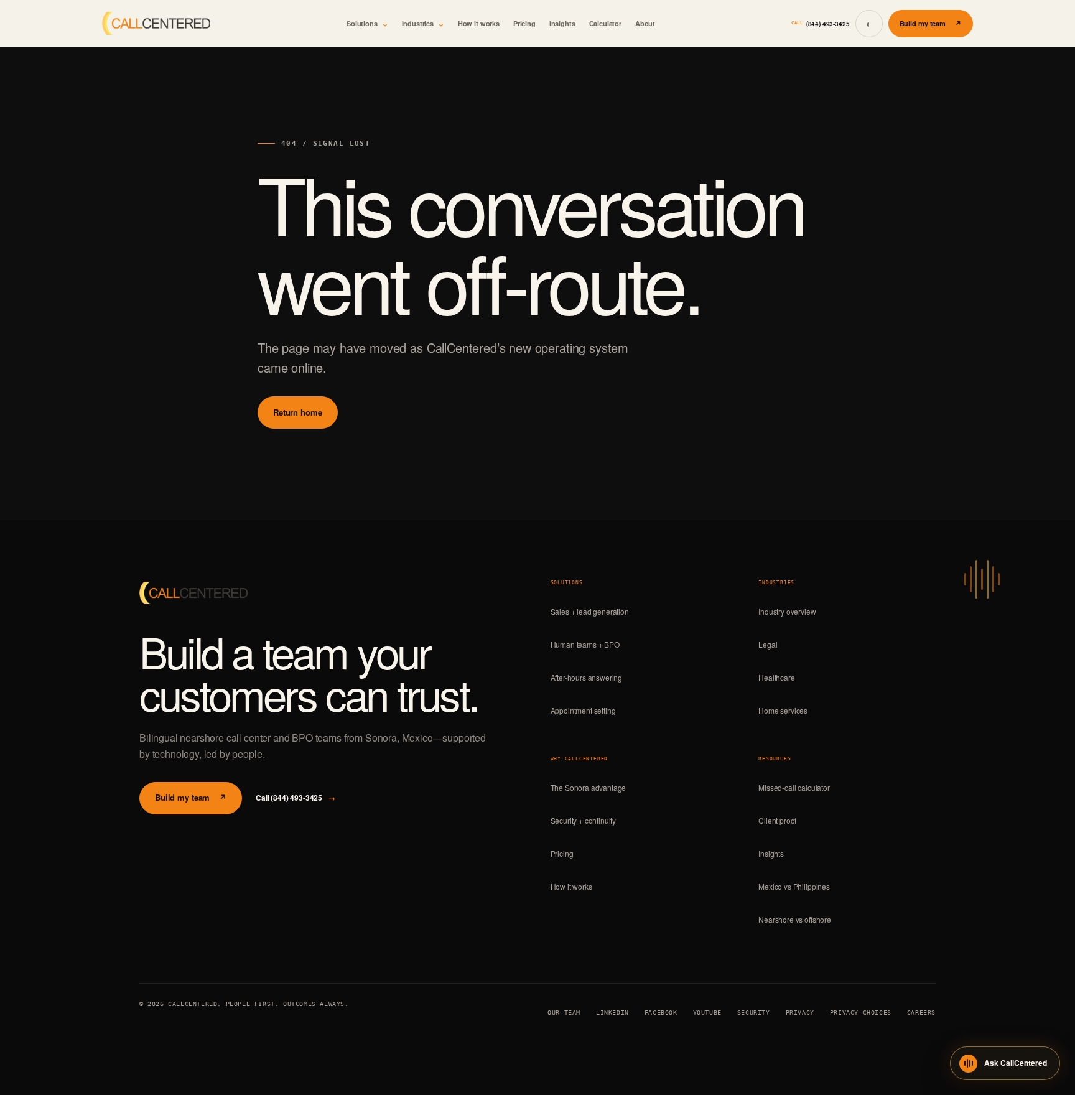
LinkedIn (612, 1012)
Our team (563, 1012)
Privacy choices (860, 1012)
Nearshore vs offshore (794, 919)
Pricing (524, 23)
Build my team (931, 23)
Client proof (777, 820)
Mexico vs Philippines (794, 886)
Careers (921, 1012)
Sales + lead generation (590, 611)
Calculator (605, 23)
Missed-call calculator (793, 787)
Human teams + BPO (585, 644)
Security (753, 1012)
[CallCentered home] (156, 23)
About (645, 23)
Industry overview (787, 611)
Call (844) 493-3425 (295, 797)
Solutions (367, 23)
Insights (562, 23)
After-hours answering (587, 677)
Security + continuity (584, 820)
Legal (767, 644)
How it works (479, 23)
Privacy (800, 1012)
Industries (423, 23)
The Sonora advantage (588, 787)
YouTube (707, 1012)
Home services (782, 710)
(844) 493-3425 (820, 23)
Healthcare (776, 677)
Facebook (661, 1012)
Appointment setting (583, 710)
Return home (297, 412)
